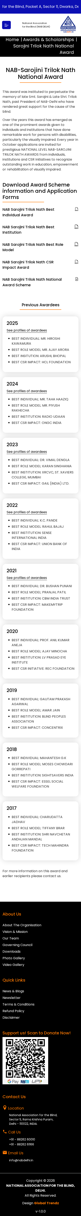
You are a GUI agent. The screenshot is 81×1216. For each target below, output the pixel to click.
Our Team (10, 938)
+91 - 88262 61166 (21, 1144)
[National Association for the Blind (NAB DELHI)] (68, 25)
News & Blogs (13, 991)
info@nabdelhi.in (21, 1160)
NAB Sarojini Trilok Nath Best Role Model (32, 247)
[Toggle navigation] (6, 25)
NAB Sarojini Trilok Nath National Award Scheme (32, 282)
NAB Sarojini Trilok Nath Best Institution (28, 230)
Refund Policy (13, 1011)
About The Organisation (21, 925)
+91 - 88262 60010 (22, 1139)
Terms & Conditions (18, 1004)
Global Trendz (46, 1203)
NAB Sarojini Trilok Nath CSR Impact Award (28, 265)
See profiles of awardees (27, 330)
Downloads (11, 951)
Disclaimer (11, 1017)
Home (12, 40)
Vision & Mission (15, 931)
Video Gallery (13, 964)
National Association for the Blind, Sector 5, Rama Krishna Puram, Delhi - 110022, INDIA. (33, 1119)
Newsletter (11, 997)
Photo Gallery (13, 958)
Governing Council (17, 945)
